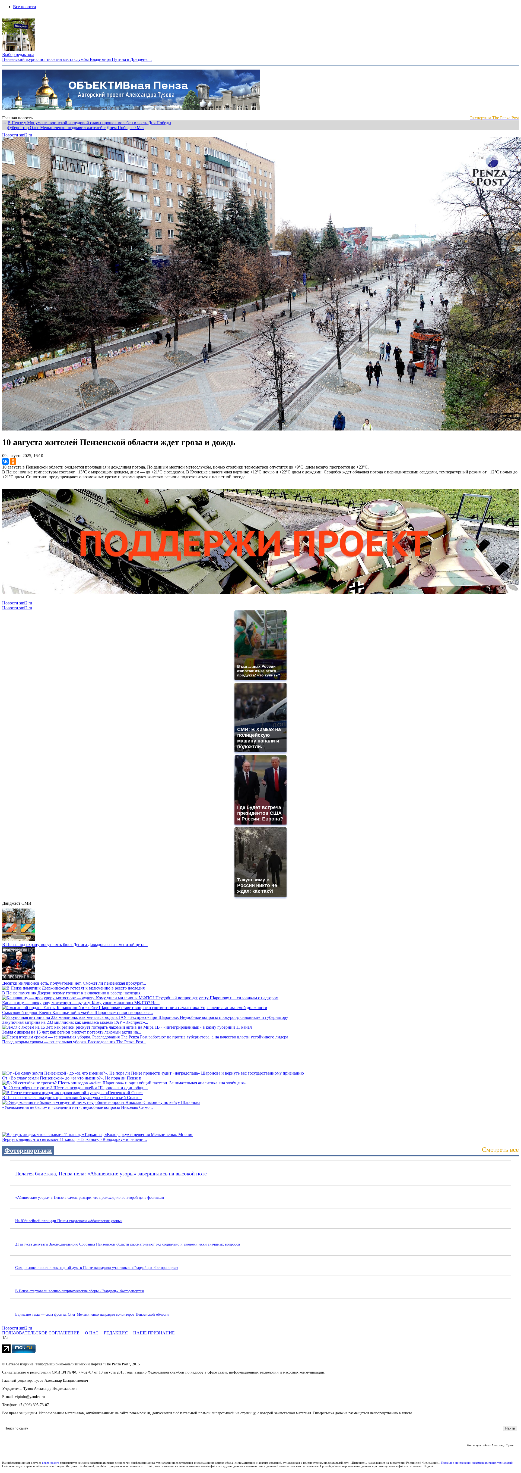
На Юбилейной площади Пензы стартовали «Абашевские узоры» (68, 1221)
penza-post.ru (50, 1462)
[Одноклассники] (13, 461)
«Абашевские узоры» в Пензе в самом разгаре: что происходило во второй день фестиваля (89, 1198)
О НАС (92, 1333)
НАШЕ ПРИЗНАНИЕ (154, 1333)
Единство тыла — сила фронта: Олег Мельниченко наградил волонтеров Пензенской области (92, 1314)
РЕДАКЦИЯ (116, 1333)
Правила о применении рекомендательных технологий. (477, 1462)
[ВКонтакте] (5, 461)
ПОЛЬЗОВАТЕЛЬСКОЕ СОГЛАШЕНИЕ (41, 1333)
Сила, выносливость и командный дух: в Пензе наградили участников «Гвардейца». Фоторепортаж (96, 1268)
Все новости (24, 6)
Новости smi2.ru (17, 135)
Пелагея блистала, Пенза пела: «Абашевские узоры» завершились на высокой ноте (111, 1173)
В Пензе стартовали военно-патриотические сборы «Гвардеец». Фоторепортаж (79, 1291)
